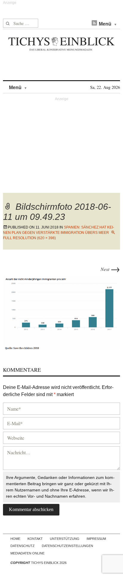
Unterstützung (64, 538)
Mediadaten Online (27, 553)
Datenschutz (22, 546)
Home (15, 538)
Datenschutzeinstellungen (67, 546)
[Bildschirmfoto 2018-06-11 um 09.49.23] (61, 312)
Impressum (96, 538)
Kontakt (35, 538)
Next (110, 269)
